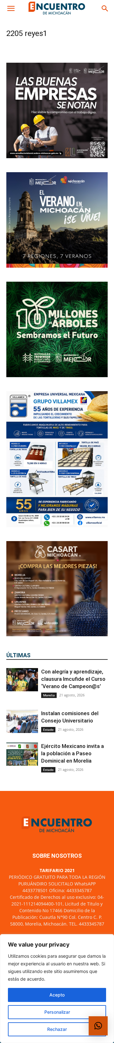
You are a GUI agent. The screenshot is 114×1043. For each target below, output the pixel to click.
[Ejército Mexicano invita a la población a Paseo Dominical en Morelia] (22, 754)
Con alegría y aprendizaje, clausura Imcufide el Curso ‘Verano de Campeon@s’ (73, 678)
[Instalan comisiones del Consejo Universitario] (22, 721)
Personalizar (57, 1012)
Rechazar (57, 1029)
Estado (48, 729)
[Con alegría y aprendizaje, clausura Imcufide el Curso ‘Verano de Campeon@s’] (22, 679)
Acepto (57, 994)
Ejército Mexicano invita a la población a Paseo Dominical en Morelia (72, 753)
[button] (11, 8)
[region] (57, 988)
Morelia (49, 695)
